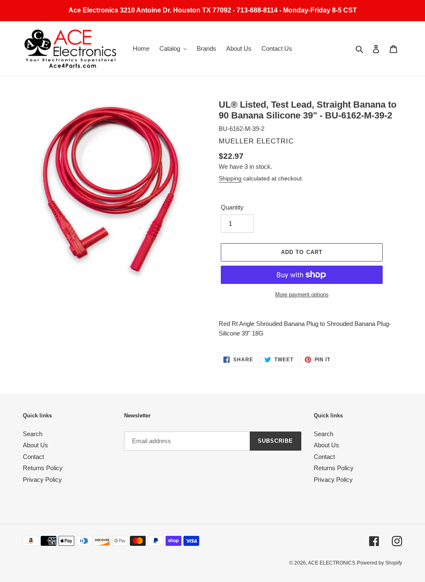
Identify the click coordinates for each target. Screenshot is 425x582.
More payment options (302, 294)
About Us (35, 445)
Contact (33, 456)
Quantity (232, 207)
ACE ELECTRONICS (331, 563)
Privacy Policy (42, 479)
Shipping (230, 178)
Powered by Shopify (379, 563)
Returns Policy (43, 467)
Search (32, 433)
